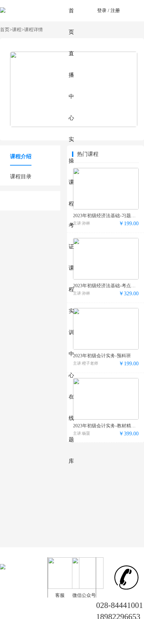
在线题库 (71, 429)
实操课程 (71, 171)
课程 (18, 29)
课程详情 (33, 29)
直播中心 (71, 86)
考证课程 (71, 257)
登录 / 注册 (108, 10)
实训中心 (71, 343)
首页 (71, 21)
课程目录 (20, 176)
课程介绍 (20, 156)
